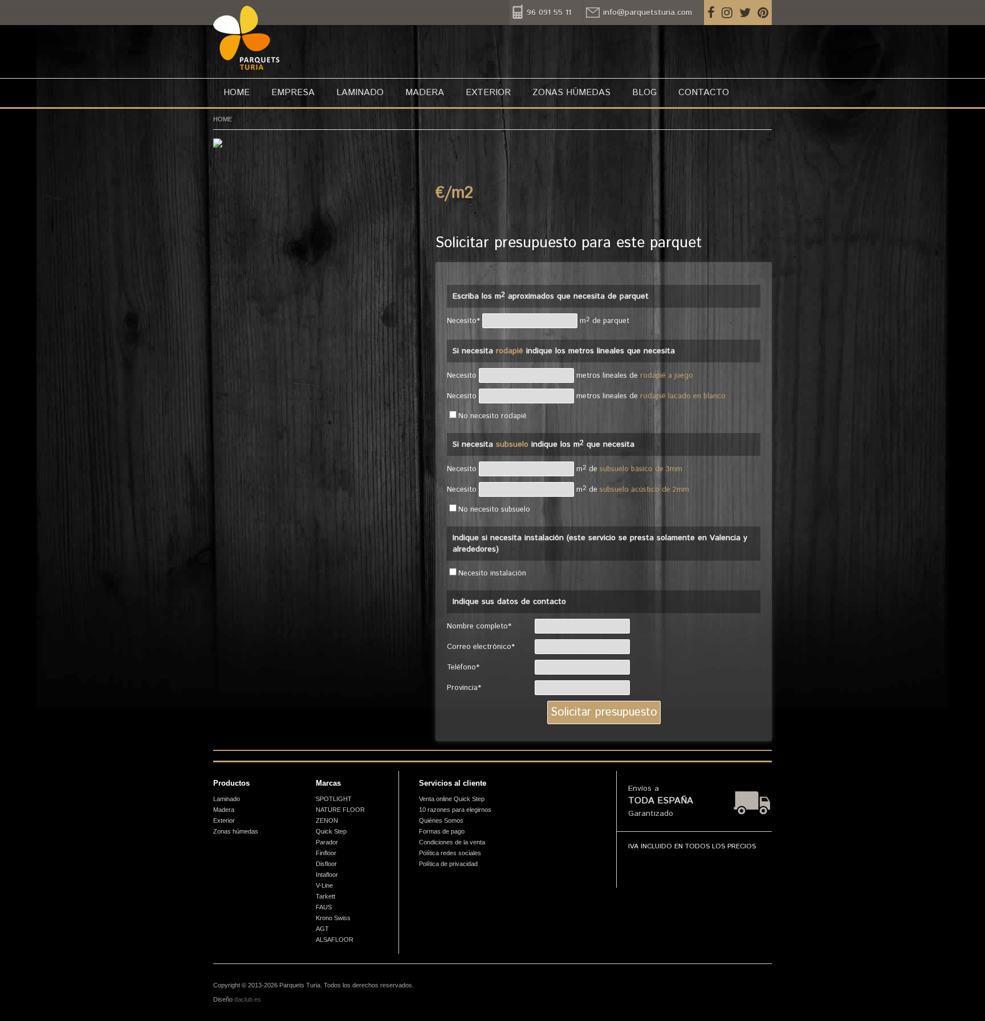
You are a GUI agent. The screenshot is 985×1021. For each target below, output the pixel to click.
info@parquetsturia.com (647, 12)
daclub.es (247, 999)
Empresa (293, 92)
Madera (424, 92)
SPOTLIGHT (334, 798)
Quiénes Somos (441, 820)
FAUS (324, 907)
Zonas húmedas (571, 92)
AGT (322, 928)
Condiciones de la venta (452, 842)
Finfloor (326, 853)
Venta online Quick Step (452, 798)
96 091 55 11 (549, 12)
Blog (644, 92)
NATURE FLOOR (340, 809)
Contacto (703, 92)
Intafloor (327, 874)
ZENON (327, 820)
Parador (327, 842)
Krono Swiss (333, 917)
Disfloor (326, 863)
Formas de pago (442, 831)
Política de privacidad (448, 863)
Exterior (488, 92)
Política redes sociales (450, 853)
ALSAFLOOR (334, 939)
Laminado (360, 92)
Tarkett (325, 896)
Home (236, 92)
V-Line (324, 885)
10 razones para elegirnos (455, 809)
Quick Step (331, 831)
